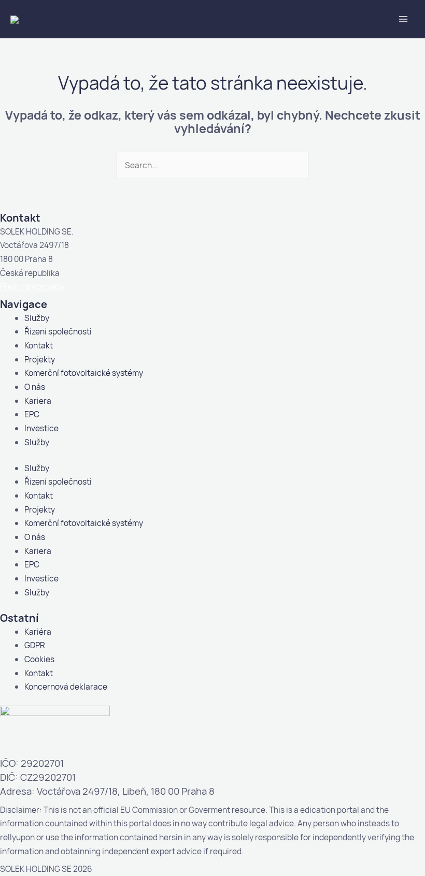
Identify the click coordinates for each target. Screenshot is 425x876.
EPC (31, 414)
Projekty (39, 359)
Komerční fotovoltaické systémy (83, 372)
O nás (34, 386)
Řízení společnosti (58, 331)
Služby (36, 318)
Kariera (37, 400)
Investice (41, 428)
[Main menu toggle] (403, 19)
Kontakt (38, 345)
